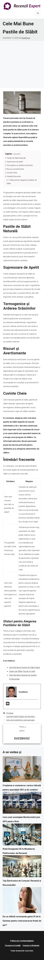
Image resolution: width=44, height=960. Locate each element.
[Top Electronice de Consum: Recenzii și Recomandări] (22, 867)
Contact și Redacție (31, 945)
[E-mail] (7, 704)
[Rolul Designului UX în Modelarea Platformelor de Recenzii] (22, 835)
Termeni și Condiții (13, 945)
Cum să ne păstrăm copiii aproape (20, 720)
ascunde (16, 154)
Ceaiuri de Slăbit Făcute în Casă (22, 671)
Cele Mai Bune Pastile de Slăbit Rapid (24, 667)
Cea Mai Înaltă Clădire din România (20, 716)
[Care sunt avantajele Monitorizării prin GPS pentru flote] (22, 803)
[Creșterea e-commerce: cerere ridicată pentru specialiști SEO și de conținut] (22, 769)
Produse (9, 713)
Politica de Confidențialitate (22, 941)
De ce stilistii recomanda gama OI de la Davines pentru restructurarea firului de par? (22, 920)
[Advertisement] (22, 64)
